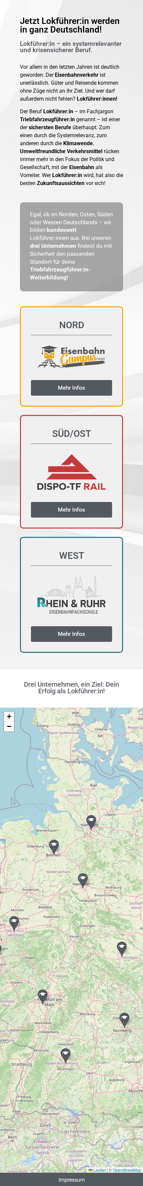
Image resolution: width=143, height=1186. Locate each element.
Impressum (72, 1180)
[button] (91, 823)
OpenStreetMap (127, 1170)
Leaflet (99, 1170)
